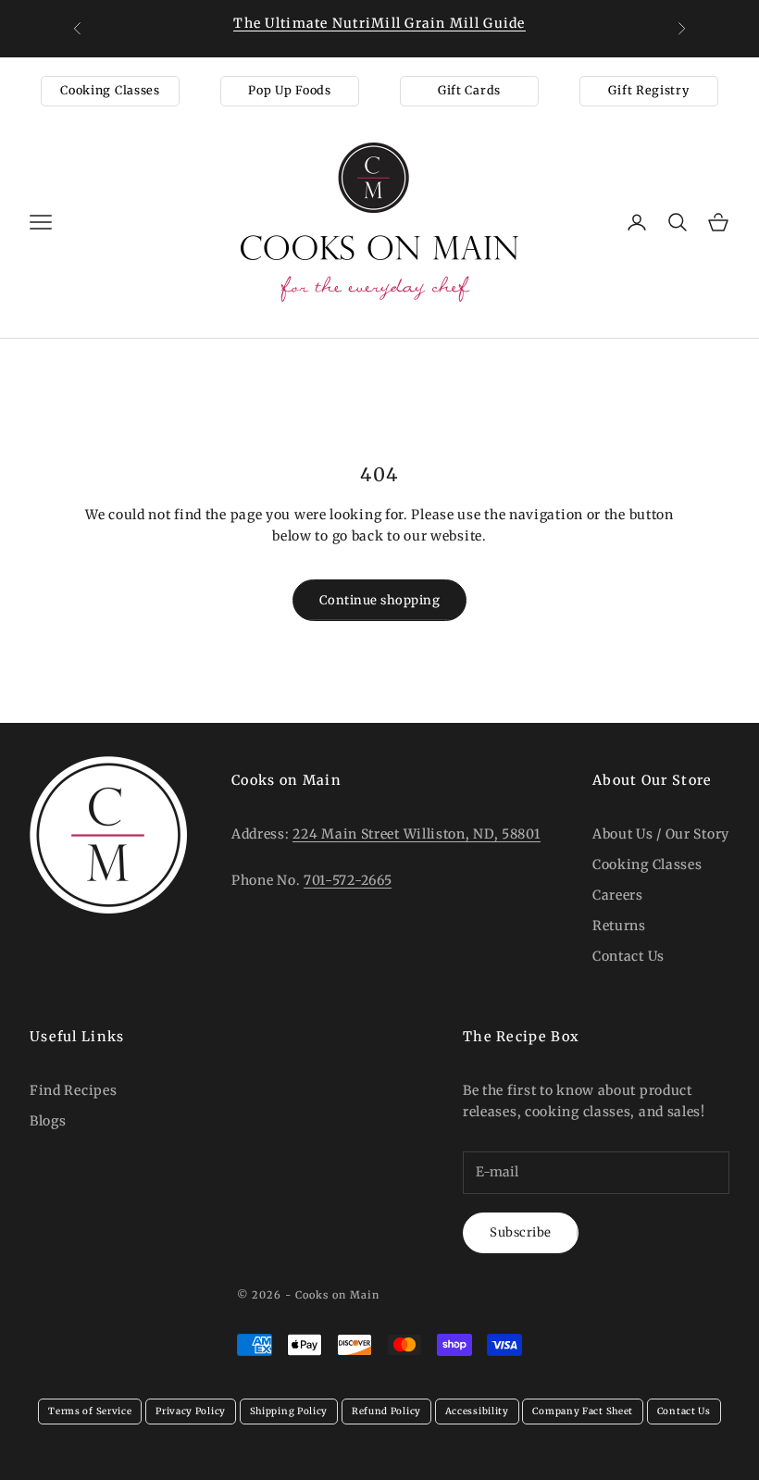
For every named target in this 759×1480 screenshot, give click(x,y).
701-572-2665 (348, 880)
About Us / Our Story (660, 834)
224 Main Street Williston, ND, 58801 (416, 834)
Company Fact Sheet (582, 1411)
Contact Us (628, 956)
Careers (617, 895)
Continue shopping (380, 600)
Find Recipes (73, 1090)
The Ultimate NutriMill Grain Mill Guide (379, 23)
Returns (619, 925)
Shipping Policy (289, 1411)
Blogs (48, 1121)
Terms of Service (89, 1411)
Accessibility (477, 1411)
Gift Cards (469, 90)
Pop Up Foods (289, 90)
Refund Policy (386, 1411)
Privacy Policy (191, 1411)
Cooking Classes (110, 90)
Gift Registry (648, 90)
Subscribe (521, 1232)
